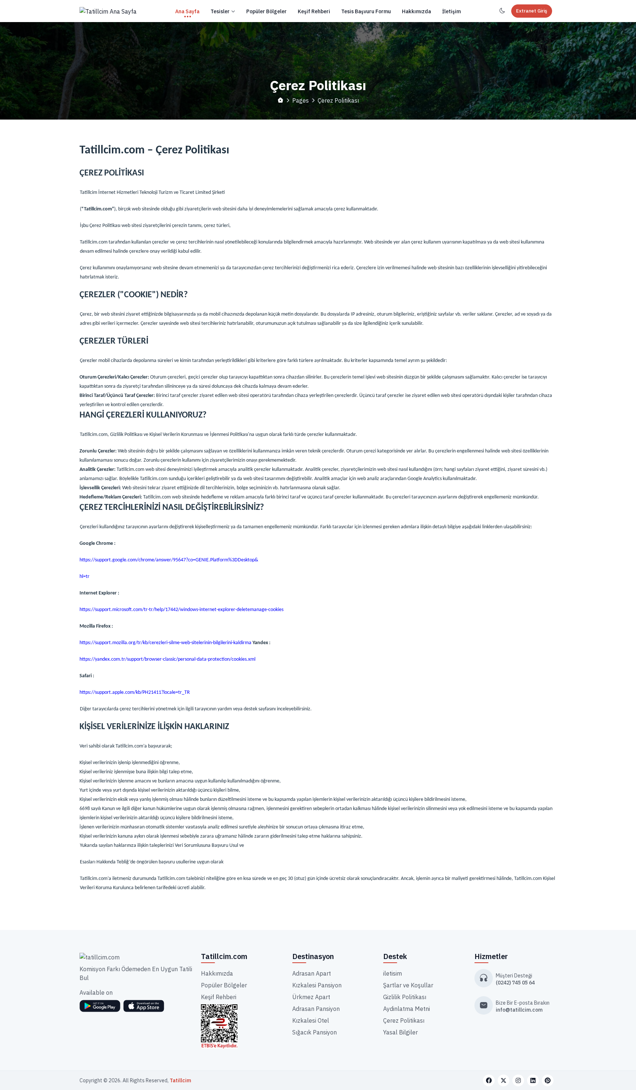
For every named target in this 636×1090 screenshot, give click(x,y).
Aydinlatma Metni (406, 1008)
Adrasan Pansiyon (316, 1008)
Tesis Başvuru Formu (366, 11)
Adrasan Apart (311, 973)
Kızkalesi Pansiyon (317, 985)
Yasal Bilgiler (400, 1032)
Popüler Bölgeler (266, 11)
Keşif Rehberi (314, 11)
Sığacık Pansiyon (314, 1032)
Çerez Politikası (403, 1020)
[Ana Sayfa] (108, 11)
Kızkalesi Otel (310, 1020)
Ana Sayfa (187, 11)
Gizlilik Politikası (404, 997)
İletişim (451, 11)
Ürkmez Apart (311, 997)
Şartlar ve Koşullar (408, 985)
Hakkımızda (416, 11)
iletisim (392, 973)
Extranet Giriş (531, 11)
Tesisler (220, 11)
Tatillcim (180, 1080)
